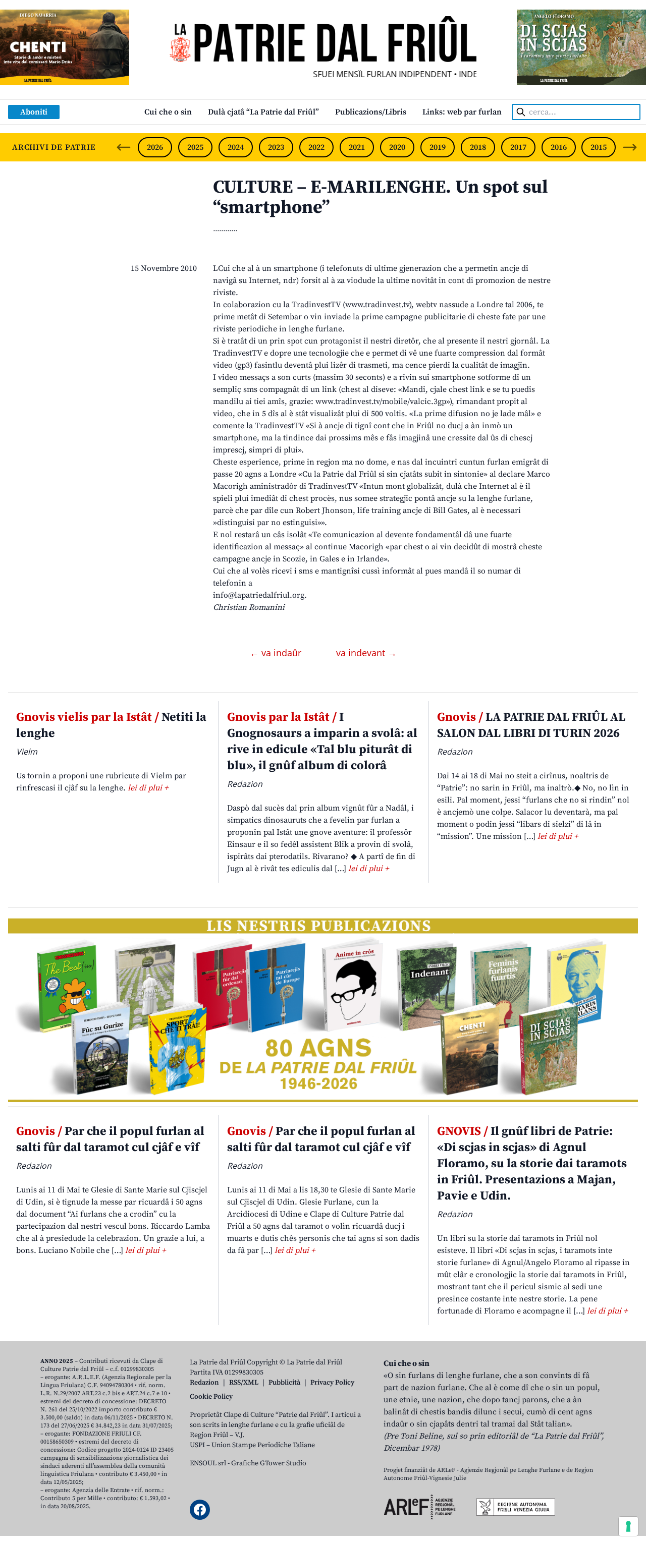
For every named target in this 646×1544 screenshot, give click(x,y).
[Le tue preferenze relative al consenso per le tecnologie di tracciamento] (628, 1526)
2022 (316, 147)
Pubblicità (284, 1382)
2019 (437, 147)
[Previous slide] (124, 147)
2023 (276, 147)
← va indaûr (277, 653)
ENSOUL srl (208, 1463)
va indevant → (366, 653)
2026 (155, 147)
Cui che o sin (168, 112)
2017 (518, 147)
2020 (397, 147)
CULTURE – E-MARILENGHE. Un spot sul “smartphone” (380, 197)
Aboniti (33, 112)
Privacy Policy (332, 1382)
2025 (195, 147)
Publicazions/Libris (370, 112)
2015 (598, 147)
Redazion (204, 1382)
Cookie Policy (211, 1396)
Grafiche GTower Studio (268, 1463)
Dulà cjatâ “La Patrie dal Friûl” (263, 112)
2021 (357, 147)
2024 (236, 147)
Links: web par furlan (462, 112)
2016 (559, 147)
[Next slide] (630, 147)
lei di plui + (148, 788)
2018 (478, 147)
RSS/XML (243, 1382)
